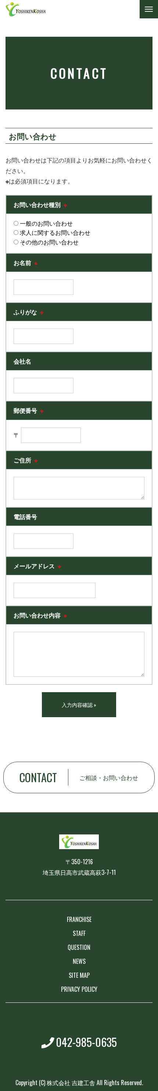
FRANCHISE (79, 919)
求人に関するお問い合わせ (54, 232)
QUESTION (79, 947)
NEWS (79, 961)
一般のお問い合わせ (45, 223)
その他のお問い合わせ (48, 242)
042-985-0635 (86, 1042)
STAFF (79, 933)
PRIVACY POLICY (79, 989)
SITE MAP (79, 975)
